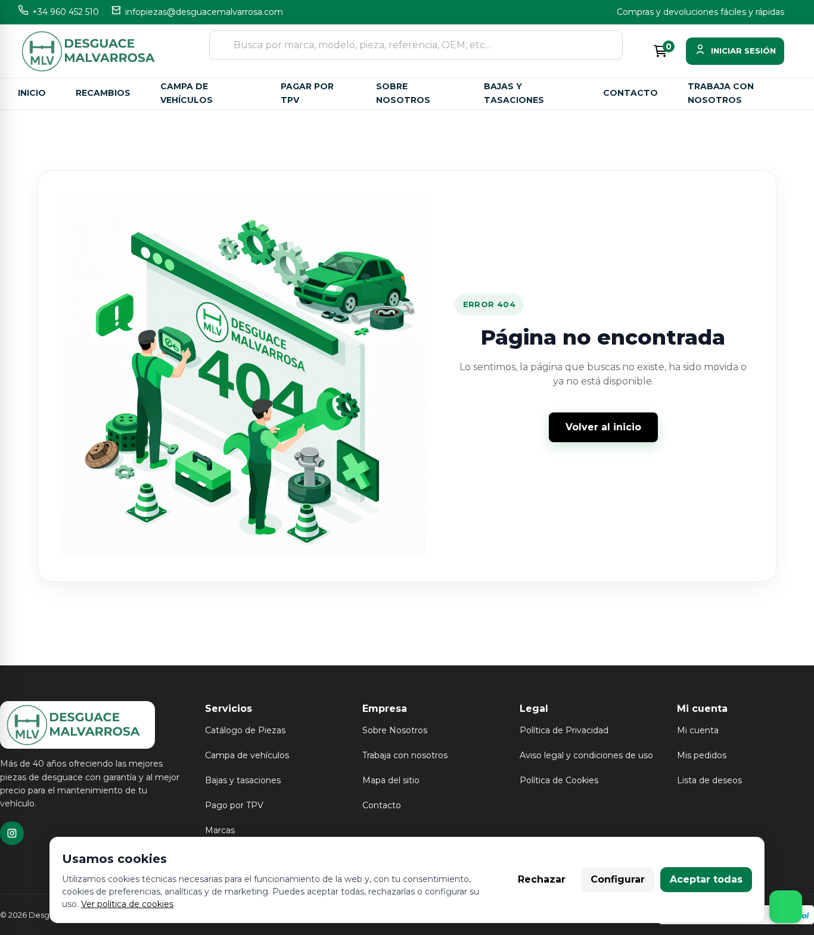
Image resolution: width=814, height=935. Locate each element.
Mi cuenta (698, 730)
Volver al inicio (603, 427)
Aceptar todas (706, 879)
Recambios (103, 92)
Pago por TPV (234, 805)
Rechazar (542, 879)
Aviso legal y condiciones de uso (586, 755)
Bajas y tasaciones (514, 93)
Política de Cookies (559, 780)
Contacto (630, 92)
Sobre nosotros (403, 93)
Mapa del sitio (391, 780)
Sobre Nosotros (394, 730)
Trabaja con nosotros (721, 93)
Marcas (220, 830)
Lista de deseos (709, 780)
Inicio (32, 92)
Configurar (618, 879)
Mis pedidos (701, 755)
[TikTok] (12, 833)
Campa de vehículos (186, 93)
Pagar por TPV (307, 93)
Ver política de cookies (127, 904)
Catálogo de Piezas (245, 730)
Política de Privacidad (564, 730)
